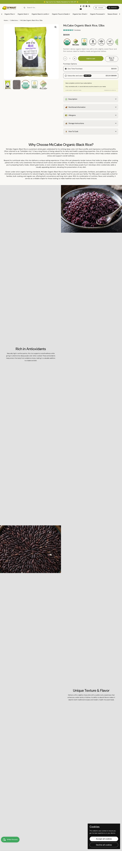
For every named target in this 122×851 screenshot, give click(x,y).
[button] (113, 7)
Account (100, 7)
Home (6, 20)
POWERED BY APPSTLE (110, 90)
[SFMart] (9, 7)
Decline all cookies (104, 845)
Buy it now (111, 59)
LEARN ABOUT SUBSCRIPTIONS (73, 90)
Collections (14, 20)
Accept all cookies (104, 839)
